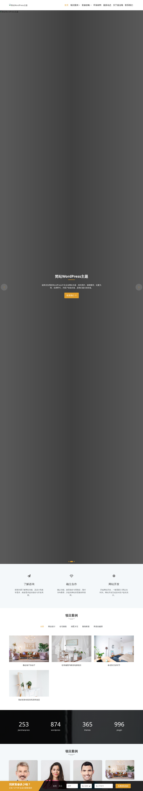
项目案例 (74, 5)
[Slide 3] (73, 561)
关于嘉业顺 (118, 5)
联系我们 (129, 5)
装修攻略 (86, 5)
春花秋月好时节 (114, 665)
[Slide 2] (70, 561)
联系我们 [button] (71, 297)
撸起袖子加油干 (29, 665)
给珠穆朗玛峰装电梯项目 (71, 665)
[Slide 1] (68, 561)
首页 (66, 5)
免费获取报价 (123, 786)
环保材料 (97, 5)
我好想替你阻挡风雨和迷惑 (29, 699)
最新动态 (107, 5)
